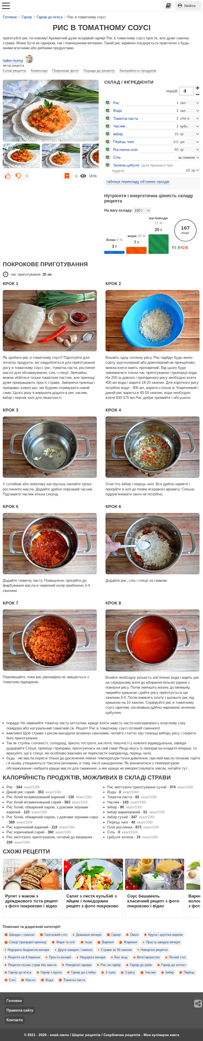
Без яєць (121, 957)
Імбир (169, 972)
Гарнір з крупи (51, 972)
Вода (49, 980)
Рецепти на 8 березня (24, 957)
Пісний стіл (177, 957)
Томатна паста (74, 980)
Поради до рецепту (99, 71)
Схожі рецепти (14, 71)
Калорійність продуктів (138, 71)
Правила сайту (19, 1010)
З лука (110, 972)
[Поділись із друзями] (198, 1004)
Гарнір (116, 935)
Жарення (130, 942)
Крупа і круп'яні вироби (165, 935)
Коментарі (39, 71)
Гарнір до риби (141, 965)
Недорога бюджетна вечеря (28, 950)
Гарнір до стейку (83, 972)
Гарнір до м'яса (19, 972)
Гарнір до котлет (173, 965)
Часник (150, 972)
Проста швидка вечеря (163, 942)
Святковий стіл (56, 935)
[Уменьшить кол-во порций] (197, 94)
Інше (88, 942)
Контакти (14, 1020)
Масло (30, 980)
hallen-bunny (13, 60)
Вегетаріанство (148, 957)
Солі (12, 980)
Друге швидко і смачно (75, 950)
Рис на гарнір (111, 965)
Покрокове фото (65, 71)
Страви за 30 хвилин (116, 950)
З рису (130, 972)
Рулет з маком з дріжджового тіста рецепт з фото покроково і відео (31, 901)
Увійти (190, 6)
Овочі (134, 935)
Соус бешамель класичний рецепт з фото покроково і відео (153, 901)
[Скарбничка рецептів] (168, 6)
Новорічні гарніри (78, 965)
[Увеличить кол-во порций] (197, 88)
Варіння (108, 942)
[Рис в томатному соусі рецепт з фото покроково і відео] (51, 111)
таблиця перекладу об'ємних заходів (137, 181)
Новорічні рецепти (154, 950)
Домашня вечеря (88, 935)
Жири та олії (65, 942)
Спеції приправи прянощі (27, 942)
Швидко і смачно (21, 935)
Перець (189, 972)
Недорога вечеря (92, 957)
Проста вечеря (60, 957)
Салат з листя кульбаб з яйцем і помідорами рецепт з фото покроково (92, 901)
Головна (14, 1000)
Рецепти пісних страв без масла (32, 965)
